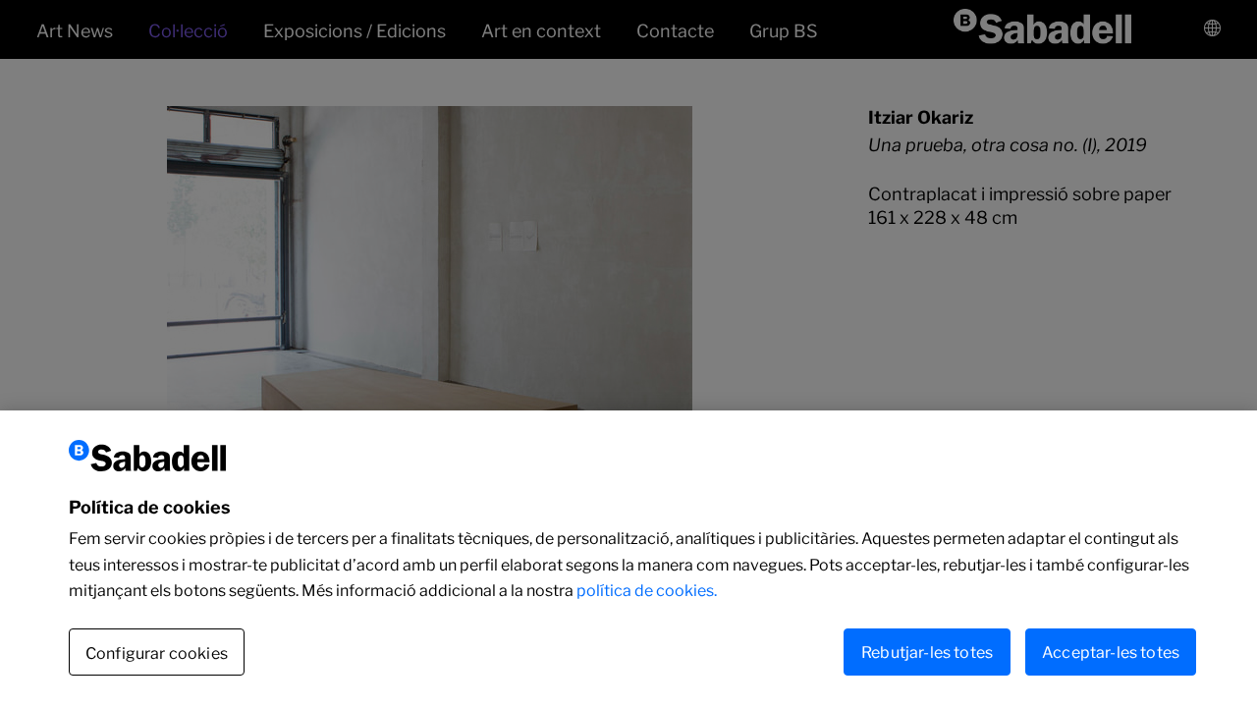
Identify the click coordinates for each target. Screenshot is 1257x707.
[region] (628, 558)
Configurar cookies (156, 652)
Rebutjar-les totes (927, 651)
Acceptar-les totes (1110, 651)
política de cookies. (646, 590)
